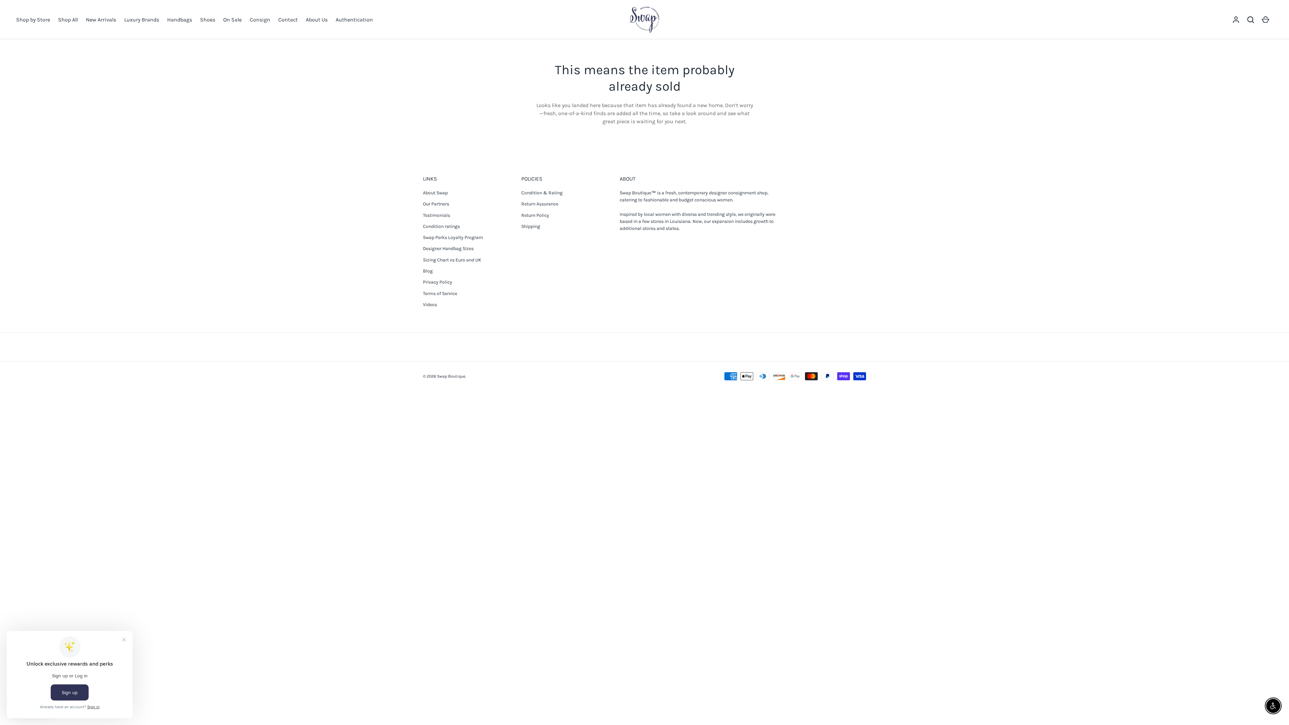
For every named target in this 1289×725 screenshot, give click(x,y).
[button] (1250, 19)
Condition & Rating (542, 193)
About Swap (435, 193)
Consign (260, 19)
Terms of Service (440, 293)
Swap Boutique (451, 376)
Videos (430, 304)
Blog (428, 271)
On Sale (232, 19)
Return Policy (535, 215)
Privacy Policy (437, 282)
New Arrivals (101, 19)
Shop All (68, 19)
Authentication (354, 19)
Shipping (530, 226)
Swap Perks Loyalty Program (453, 237)
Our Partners (436, 204)
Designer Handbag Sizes (448, 248)
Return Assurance (539, 204)
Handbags (179, 19)
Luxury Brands (141, 19)
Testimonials (436, 215)
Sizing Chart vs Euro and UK (452, 260)
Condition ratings (441, 226)
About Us (317, 19)
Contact (288, 19)
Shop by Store (33, 19)
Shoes (207, 19)
